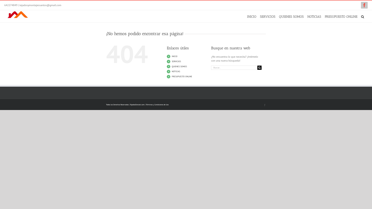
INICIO (174, 56)
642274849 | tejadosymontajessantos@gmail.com (32, 5)
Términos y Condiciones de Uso (157, 104)
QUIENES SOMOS (179, 66)
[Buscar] (362, 16)
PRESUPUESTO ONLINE (182, 76)
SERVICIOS (176, 61)
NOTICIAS (176, 71)
